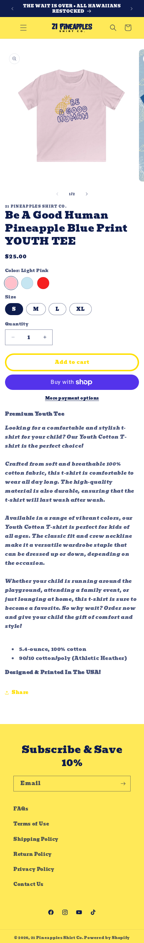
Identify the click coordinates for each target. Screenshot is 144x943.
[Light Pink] (11, 283)
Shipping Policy (36, 839)
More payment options (72, 398)
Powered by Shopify (107, 938)
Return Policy (32, 854)
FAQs (20, 808)
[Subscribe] (123, 783)
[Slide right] (86, 194)
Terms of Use (31, 824)
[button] (23, 27)
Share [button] (20, 692)
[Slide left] (57, 194)
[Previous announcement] (12, 8)
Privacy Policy (33, 869)
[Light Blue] (27, 283)
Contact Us (28, 884)
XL (80, 309)
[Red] (43, 283)
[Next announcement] (131, 8)
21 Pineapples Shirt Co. (57, 938)
